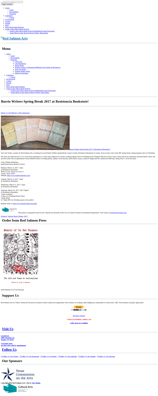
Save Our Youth (20, 69)
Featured (4, 216)
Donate (7, 23)
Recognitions (13, 12)
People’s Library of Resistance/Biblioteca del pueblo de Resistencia (37, 67)
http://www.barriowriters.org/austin (25, 203)
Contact (7, 21)
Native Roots (19, 65)
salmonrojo (26, 113)
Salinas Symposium (21, 73)
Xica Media (36, 383)
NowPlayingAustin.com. (118, 213)
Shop (7, 25)
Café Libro (18, 62)
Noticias (10, 216)
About (7, 8)
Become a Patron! (79, 316)
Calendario (9, 16)
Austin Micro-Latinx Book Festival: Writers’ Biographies (28, 33)
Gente (11, 10)
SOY (26, 216)
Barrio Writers (18, 216)
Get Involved (9, 19)
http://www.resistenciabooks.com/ (18, 175)
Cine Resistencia (20, 64)
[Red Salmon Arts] (14, 38)
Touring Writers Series (22, 71)
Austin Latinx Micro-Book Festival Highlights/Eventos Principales (32, 31)
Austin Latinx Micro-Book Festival (17, 29)
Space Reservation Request (14, 27)
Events (11, 18)
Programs (12, 14)
